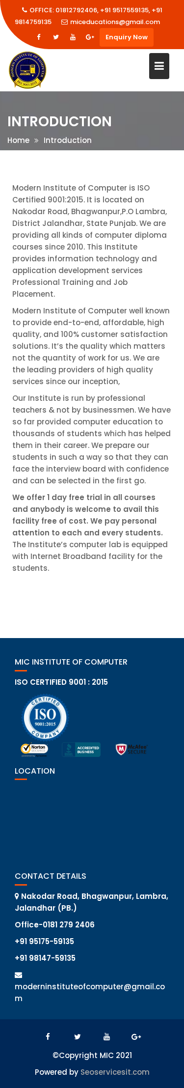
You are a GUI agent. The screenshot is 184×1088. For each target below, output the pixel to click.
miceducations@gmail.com (115, 22)
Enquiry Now (126, 37)
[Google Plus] (90, 37)
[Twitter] (56, 37)
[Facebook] (39, 37)
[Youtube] (73, 37)
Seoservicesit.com (115, 1072)
